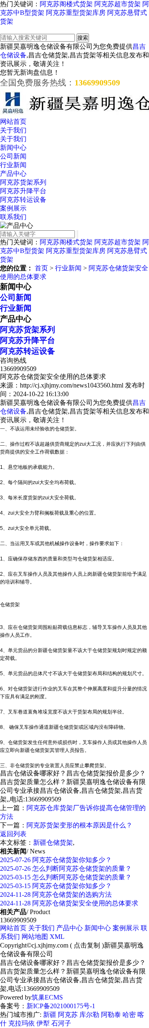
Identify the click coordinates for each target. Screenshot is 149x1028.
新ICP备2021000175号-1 (60, 1005)
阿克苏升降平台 (23, 190)
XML (57, 936)
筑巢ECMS (47, 997)
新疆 (49, 1014)
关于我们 (13, 130)
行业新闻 (13, 164)
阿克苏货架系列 (23, 182)
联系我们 (13, 216)
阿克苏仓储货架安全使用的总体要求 (69, 903)
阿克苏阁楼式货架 (66, 3)
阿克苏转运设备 (23, 199)
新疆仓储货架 (53, 842)
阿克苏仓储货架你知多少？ (56, 859)
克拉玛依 (21, 1023)
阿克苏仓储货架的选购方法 (56, 894)
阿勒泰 (111, 1014)
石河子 (61, 1023)
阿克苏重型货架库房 (76, 12)
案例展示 (13, 208)
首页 (41, 268)
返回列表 (13, 833)
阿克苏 (68, 1014)
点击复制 (87, 945)
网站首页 (13, 121)
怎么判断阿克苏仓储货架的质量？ (66, 868)
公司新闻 (13, 156)
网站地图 (35, 936)
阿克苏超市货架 (117, 3)
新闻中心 (13, 147)
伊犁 (43, 1023)
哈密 (129, 1014)
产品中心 (13, 173)
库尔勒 (89, 1014)
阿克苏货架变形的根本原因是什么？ (79, 825)
